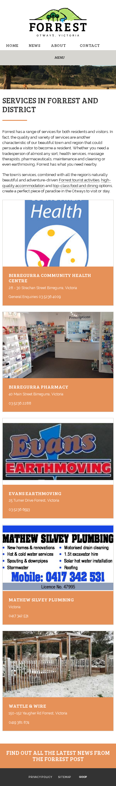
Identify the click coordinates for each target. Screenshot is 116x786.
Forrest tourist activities (79, 180)
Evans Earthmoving (35, 493)
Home (12, 45)
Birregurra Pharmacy (38, 387)
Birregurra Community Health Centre (50, 278)
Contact (90, 45)
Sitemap (64, 777)
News (34, 45)
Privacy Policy (40, 777)
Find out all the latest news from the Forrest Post (58, 756)
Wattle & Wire (27, 706)
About (58, 45)
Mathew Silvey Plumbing (41, 599)
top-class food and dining (75, 185)
